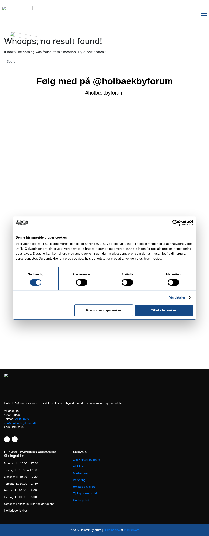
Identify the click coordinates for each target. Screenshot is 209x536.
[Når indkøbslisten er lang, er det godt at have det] (21, 323)
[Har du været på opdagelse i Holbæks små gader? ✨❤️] (105, 161)
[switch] (81, 282)
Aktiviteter (79, 466)
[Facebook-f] (7, 439)
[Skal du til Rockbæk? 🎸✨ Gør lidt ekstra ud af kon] (188, 139)
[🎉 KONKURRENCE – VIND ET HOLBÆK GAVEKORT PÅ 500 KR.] (146, 193)
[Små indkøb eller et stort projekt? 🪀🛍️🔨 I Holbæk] (63, 146)
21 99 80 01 (23, 419)
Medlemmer (81, 473)
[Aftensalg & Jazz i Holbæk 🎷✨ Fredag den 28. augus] (21, 168)
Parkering (79, 480)
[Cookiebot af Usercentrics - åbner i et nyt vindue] (175, 223)
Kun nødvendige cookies (103, 310)
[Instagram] (15, 439)
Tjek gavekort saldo (85, 493)
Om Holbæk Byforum (86, 459)
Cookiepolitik (81, 500)
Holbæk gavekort (84, 486)
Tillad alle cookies (164, 310)
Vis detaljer (177, 297)
